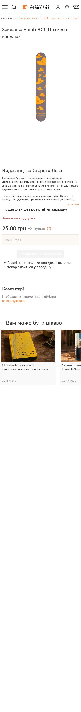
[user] (58, 7)
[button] (40, 209)
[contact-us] (76, 7)
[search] (14, 7)
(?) (49, 228)
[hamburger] (5, 7)
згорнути (73, 204)
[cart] (67, 7)
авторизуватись (13, 301)
